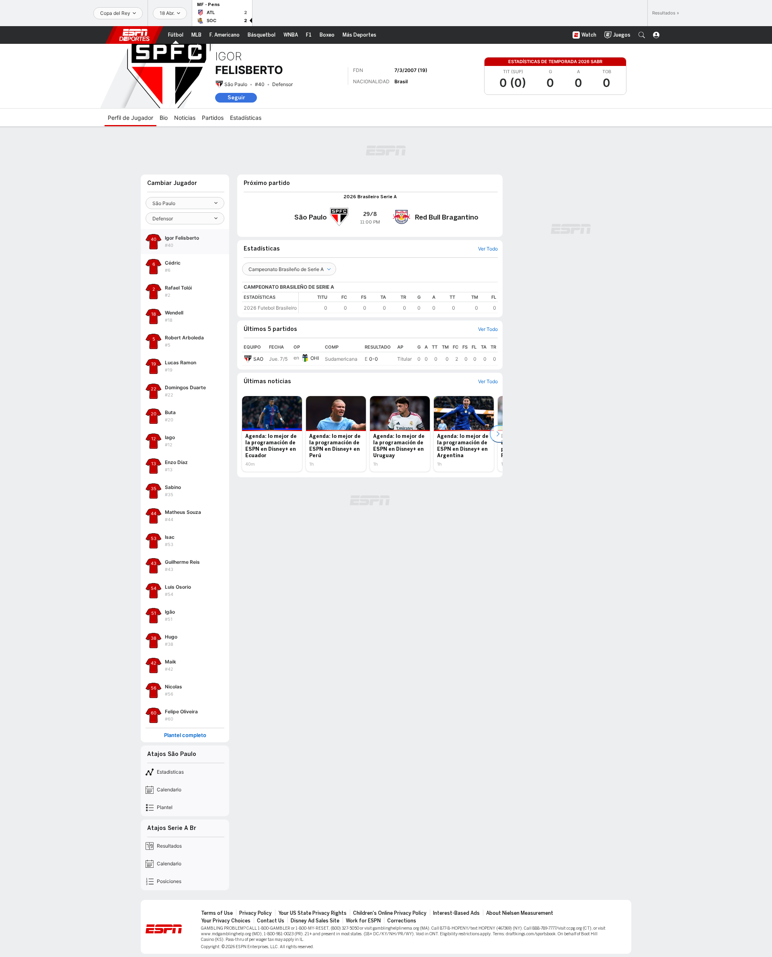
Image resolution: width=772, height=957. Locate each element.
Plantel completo (185, 735)
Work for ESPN (363, 921)
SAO (258, 359)
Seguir (236, 97)
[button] (642, 35)
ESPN (134, 35)
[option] (272, 434)
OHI (314, 358)
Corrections (401, 921)
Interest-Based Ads (456, 913)
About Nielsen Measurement (519, 913)
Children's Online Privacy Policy (390, 913)
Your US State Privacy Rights (312, 913)
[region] (398, 302)
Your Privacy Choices (225, 921)
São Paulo (235, 84)
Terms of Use (217, 913)
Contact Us (270, 921)
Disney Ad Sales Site (315, 921)
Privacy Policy (255, 913)
